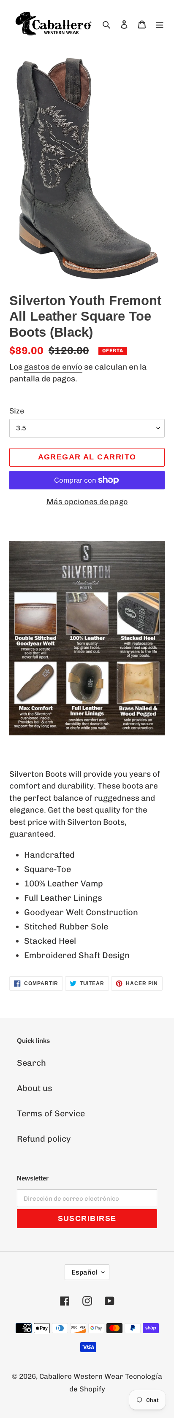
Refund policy (44, 1139)
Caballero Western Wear (81, 1376)
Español (84, 1272)
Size (16, 411)
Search (31, 1063)
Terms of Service (51, 1113)
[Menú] (160, 23)
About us (34, 1088)
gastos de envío (53, 367)
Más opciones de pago (87, 501)
